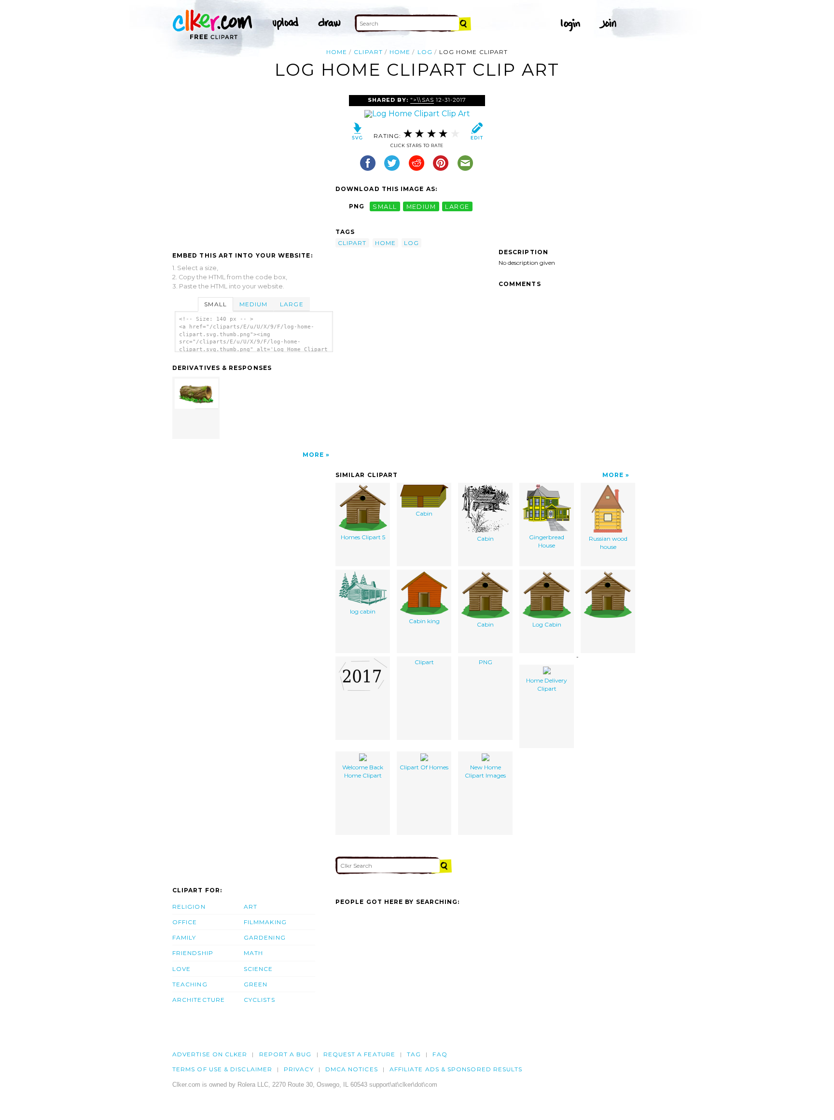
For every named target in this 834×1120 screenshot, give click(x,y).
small (385, 206)
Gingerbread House (546, 541)
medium (421, 206)
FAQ (439, 1054)
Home (336, 51)
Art (250, 906)
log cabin (362, 611)
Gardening (265, 937)
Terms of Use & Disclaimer (222, 1069)
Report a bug (285, 1054)
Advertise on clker (209, 1054)
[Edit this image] (476, 133)
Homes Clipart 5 (363, 537)
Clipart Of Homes (424, 767)
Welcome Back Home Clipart (362, 771)
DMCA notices (351, 1069)
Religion (189, 906)
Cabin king (424, 621)
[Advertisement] (253, 167)
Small (215, 304)
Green (255, 984)
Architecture (198, 999)
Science (258, 968)
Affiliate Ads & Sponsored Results (456, 1069)
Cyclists (259, 999)
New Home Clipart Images (485, 771)
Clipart (424, 662)
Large (291, 304)
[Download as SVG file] (357, 133)
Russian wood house (608, 542)
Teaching (190, 984)
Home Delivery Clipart (546, 684)
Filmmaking (265, 922)
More (313, 454)
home (399, 51)
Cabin (424, 513)
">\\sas (421, 99)
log (424, 51)
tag (414, 1054)
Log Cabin (546, 624)
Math (253, 952)
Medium (253, 304)
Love (181, 968)
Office (184, 922)
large (457, 206)
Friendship (192, 952)
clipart (368, 51)
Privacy (299, 1069)
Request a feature (359, 1054)
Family (184, 937)
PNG (485, 662)
